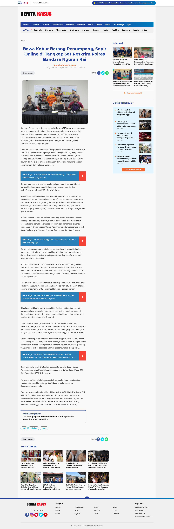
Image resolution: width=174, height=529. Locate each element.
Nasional (81, 24)
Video (28, 30)
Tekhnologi (118, 24)
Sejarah (126, 30)
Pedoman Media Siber (143, 517)
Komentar (29, 73)
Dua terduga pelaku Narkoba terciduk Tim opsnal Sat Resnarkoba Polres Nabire (48, 417)
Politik (99, 24)
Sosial (107, 24)
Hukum (46, 24)
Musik (57, 510)
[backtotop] (87, 498)
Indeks (26, 24)
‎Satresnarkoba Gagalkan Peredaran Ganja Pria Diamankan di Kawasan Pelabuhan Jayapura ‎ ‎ (122, 83)
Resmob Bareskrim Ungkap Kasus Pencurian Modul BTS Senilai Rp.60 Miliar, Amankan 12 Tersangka (122, 62)
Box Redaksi (140, 514)
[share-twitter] (103, 73)
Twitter (42, 518)
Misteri (87, 30)
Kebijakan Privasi (141, 507)
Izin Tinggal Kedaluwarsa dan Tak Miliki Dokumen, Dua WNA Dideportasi (126, 123)
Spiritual (116, 514)
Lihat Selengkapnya (132, 169)
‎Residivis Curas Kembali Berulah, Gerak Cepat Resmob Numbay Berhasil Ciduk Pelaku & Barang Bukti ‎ (143, 83)
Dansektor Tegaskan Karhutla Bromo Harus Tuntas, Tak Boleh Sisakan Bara (126, 147)
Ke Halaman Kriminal (132, 93)
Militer (96, 507)
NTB (76, 510)
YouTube (47, 518)
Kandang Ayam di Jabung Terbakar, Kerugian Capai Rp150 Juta (126, 135)
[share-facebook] (99, 73)
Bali (24, 428)
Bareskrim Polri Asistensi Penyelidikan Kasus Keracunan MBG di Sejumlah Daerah (126, 158)
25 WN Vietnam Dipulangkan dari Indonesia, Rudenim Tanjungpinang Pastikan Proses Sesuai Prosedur (125, 3)
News (90, 24)
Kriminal (70, 24)
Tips (129, 24)
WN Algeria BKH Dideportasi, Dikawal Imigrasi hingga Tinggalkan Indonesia (126, 112)
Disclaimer (139, 510)
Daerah (35, 24)
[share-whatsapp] (107, 73)
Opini (106, 30)
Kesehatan (58, 24)
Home (25, 3)
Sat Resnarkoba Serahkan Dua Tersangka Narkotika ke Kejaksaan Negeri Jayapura (143, 62)
